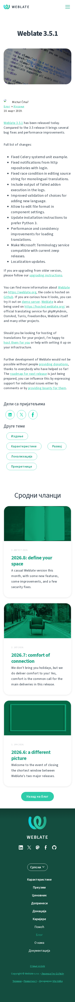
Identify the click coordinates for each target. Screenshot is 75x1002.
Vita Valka (57, 981)
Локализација (21, 456)
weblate (37, 837)
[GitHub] (54, 847)
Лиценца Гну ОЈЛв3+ (52, 973)
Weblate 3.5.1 (13, 123)
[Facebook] (46, 847)
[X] (29, 847)
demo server (31, 302)
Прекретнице (21, 466)
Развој (57, 446)
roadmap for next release (28, 374)
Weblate (20, 7)
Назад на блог (37, 796)
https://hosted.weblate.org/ (45, 306)
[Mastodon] (37, 847)
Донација (39, 911)
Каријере (39, 919)
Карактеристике (24, 446)
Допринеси (39, 903)
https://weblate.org (22, 292)
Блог (7, 106)
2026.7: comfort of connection (30, 658)
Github (8, 297)
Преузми (39, 887)
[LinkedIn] (20, 847)
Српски (35, 867)
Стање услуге (37, 966)
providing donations (53, 364)
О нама (39, 942)
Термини (17, 981)
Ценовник (39, 895)
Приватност (30, 981)
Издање (18, 106)
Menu (67, 7)
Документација (39, 950)
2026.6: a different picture (30, 755)
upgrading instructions (45, 275)
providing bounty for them (47, 388)
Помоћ (39, 927)
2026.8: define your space (31, 560)
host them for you (17, 342)
